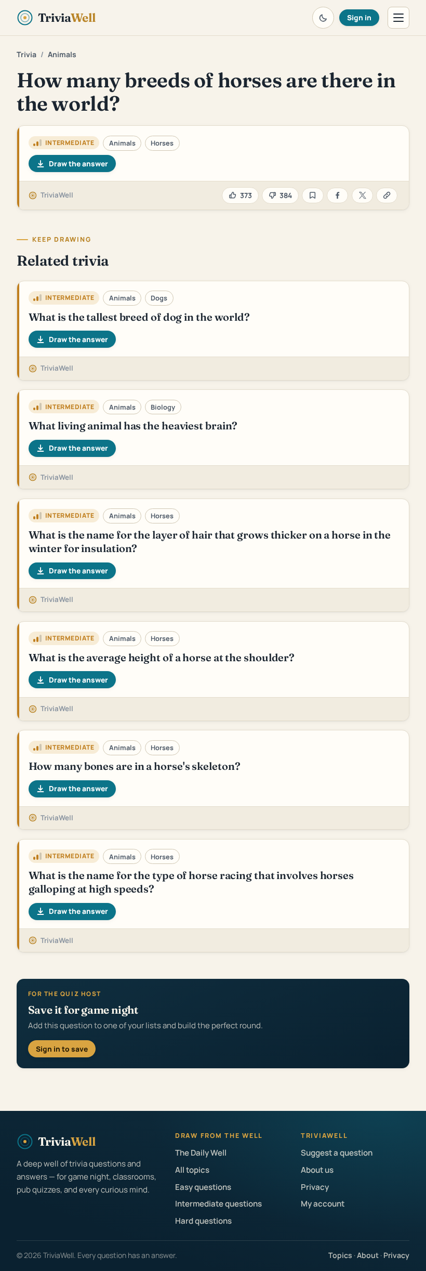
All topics (192, 1169)
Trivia (26, 54)
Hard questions (203, 1220)
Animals (62, 54)
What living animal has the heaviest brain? (133, 425)
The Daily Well (201, 1152)
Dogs (159, 298)
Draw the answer (78, 163)
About (368, 1255)
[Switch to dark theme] (323, 18)
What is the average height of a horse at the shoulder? (162, 657)
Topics (340, 1255)
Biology (163, 407)
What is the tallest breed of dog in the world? (139, 316)
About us (317, 1169)
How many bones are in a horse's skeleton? (135, 765)
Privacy (315, 1187)
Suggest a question (336, 1152)
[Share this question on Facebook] (337, 196)
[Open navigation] (398, 18)
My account (322, 1203)
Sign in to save (62, 1049)
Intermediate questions (218, 1203)
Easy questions (203, 1187)
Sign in (359, 17)
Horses (162, 143)
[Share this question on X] (362, 196)
